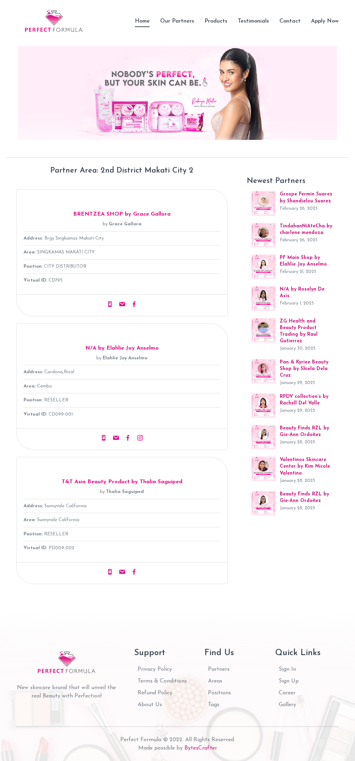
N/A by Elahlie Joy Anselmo (122, 348)
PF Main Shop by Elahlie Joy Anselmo (303, 261)
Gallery (287, 705)
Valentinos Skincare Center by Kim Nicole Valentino (305, 466)
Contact (290, 21)
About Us (150, 705)
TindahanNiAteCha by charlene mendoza (306, 229)
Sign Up (289, 681)
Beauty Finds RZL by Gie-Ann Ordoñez (304, 431)
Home (142, 21)
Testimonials (253, 21)
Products (216, 21)
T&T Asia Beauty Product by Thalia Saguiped (122, 482)
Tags (213, 705)
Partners (219, 669)
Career (287, 693)
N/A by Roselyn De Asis (302, 293)
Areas (215, 681)
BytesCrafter (200, 748)
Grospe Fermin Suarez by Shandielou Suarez (306, 197)
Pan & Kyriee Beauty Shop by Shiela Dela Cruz (304, 369)
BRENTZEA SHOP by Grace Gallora (122, 214)
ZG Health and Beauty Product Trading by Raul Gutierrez (299, 331)
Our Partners (177, 21)
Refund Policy (155, 693)
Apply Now (325, 21)
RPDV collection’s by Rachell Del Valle (304, 400)
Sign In (287, 669)
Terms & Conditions (162, 681)
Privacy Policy (155, 669)
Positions (219, 693)
